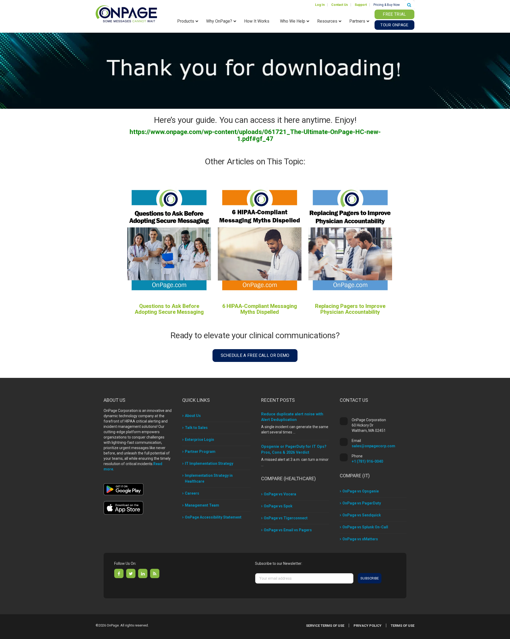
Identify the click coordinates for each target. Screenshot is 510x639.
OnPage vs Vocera (280, 494)
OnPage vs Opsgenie (360, 491)
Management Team (202, 505)
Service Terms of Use (325, 626)
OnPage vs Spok (278, 506)
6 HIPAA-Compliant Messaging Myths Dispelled (259, 309)
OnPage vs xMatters (360, 539)
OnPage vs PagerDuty (361, 503)
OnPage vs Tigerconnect (286, 518)
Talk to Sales (196, 427)
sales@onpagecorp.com (373, 446)
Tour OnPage (394, 25)
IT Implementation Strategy (209, 463)
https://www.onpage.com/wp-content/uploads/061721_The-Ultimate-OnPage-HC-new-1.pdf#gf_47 (255, 135)
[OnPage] (126, 13)
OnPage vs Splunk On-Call (365, 527)
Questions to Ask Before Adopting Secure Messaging (169, 309)
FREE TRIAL (394, 14)
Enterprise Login (199, 439)
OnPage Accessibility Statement (213, 517)
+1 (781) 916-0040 (367, 461)
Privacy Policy (367, 626)
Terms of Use (402, 626)
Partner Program (200, 451)
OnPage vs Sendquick (361, 515)
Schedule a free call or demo (255, 355)
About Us (193, 416)
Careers (192, 493)
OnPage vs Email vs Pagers (288, 530)
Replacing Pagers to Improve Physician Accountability (350, 309)
